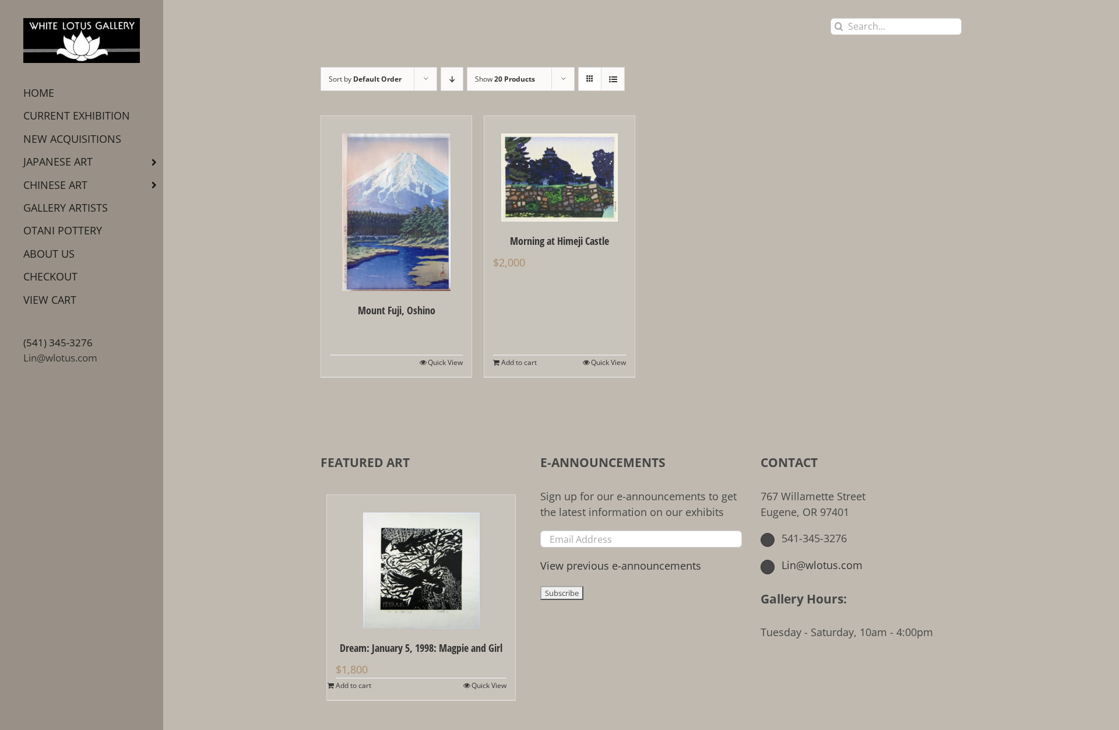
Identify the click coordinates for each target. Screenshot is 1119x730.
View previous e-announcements (620, 566)
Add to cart (519, 362)
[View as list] (612, 79)
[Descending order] (452, 79)
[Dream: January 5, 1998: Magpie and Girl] (421, 562)
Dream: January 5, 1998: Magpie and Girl (421, 648)
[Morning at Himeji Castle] (559, 169)
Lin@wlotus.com (60, 357)
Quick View (445, 362)
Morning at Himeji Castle (559, 241)
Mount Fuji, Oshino (396, 310)
